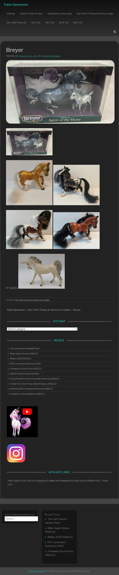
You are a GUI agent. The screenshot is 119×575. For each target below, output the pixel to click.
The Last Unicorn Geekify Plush (25, 348)
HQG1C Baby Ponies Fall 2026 (24, 373)
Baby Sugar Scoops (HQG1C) (24, 353)
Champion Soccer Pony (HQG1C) (26, 368)
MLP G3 (49, 22)
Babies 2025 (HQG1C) (20, 358)
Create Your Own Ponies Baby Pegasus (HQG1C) (33, 384)
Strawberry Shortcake (59, 13)
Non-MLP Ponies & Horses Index (95, 13)
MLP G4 (63, 22)
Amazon (65, 480)
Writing (11, 13)
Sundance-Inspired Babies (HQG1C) (27, 394)
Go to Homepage (37, 571)
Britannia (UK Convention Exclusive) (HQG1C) (31, 388)
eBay (52, 480)
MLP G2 (35, 22)
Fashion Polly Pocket (31, 13)
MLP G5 (77, 22)
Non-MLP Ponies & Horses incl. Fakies (32, 300)
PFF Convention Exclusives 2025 (25, 363)
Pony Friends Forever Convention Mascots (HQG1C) (35, 378)
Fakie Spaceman (16, 4)
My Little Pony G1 (16, 22)
